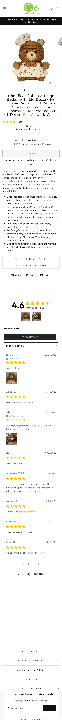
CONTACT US (30, 679)
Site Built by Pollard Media (31, 719)
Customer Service (30, 670)
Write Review (30, 336)
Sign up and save (30, 688)
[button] (13, 122)
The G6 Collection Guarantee (31, 265)
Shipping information (31, 259)
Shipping (20, 129)
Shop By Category (30, 660)
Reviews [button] (11, 328)
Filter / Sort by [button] (15, 345)
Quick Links (30, 651)
